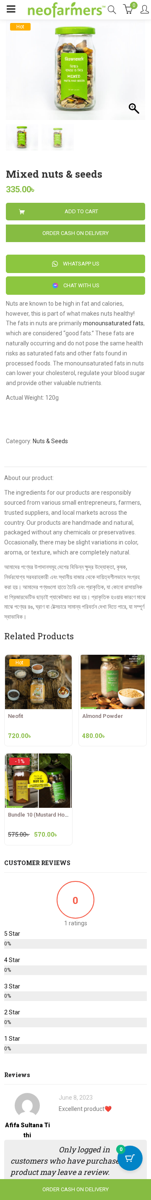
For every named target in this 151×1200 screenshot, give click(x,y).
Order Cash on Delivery (75, 233)
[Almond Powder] (112, 659)
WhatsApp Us (80, 263)
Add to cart (81, 211)
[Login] (145, 10)
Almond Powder (102, 716)
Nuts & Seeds (50, 441)
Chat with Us (80, 285)
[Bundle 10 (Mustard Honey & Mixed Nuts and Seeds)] (38, 761)
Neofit (15, 716)
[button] (134, 73)
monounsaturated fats (113, 323)
